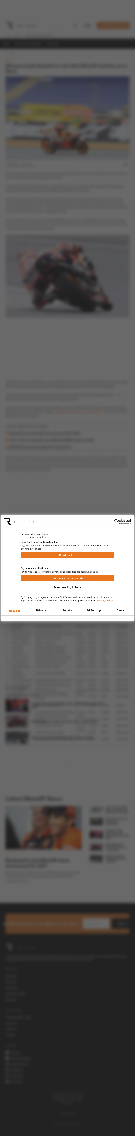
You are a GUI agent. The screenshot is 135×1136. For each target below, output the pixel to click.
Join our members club (68, 578)
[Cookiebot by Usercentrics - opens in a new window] (116, 521)
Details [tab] (67, 610)
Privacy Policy (105, 600)
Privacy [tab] (41, 610)
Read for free (67, 555)
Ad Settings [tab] (94, 610)
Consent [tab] (14, 610)
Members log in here (67, 587)
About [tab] (120, 610)
